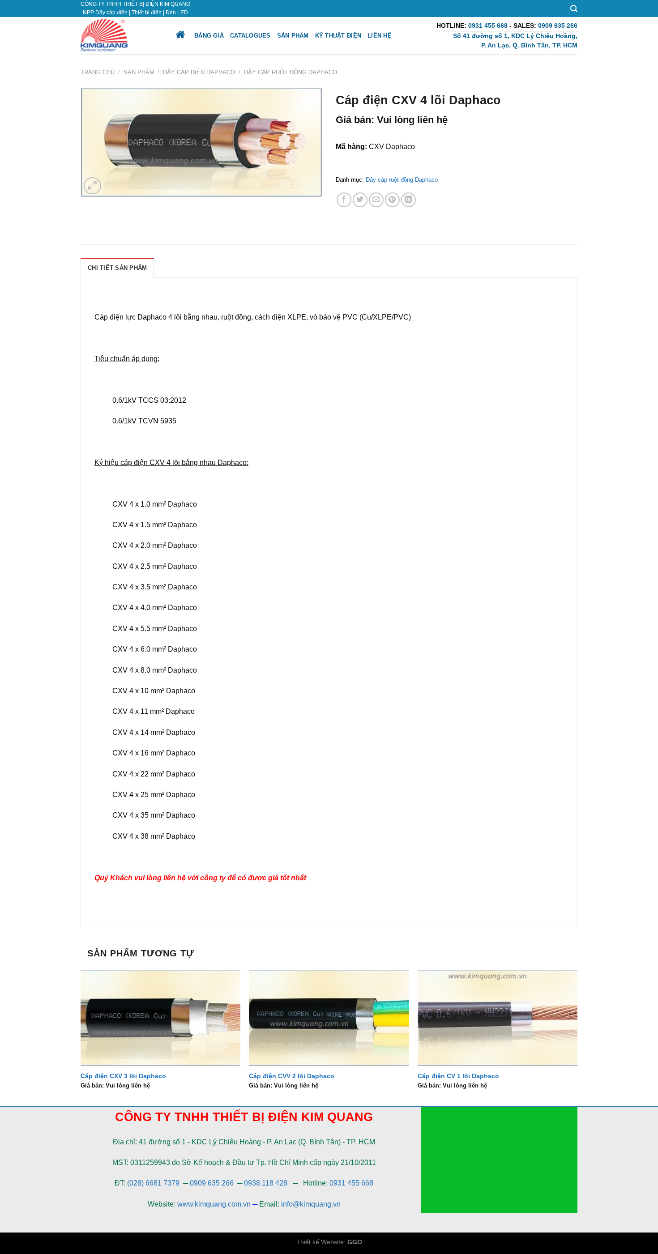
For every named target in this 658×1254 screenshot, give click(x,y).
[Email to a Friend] (376, 199)
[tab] (117, 267)
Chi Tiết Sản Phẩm (117, 267)
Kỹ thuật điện (338, 35)
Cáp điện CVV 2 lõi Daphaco (291, 1075)
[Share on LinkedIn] (408, 199)
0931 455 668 (351, 1183)
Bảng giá (209, 35)
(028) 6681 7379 (154, 1183)
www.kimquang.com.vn (214, 1204)
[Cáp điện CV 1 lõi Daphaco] (497, 1018)
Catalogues (250, 35)
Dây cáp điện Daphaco (199, 72)
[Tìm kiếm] (573, 8)
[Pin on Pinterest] (392, 199)
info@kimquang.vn (311, 1204)
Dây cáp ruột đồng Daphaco (290, 72)
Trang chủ (98, 72)
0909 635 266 (212, 1183)
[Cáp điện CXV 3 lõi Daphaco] (160, 1018)
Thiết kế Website (320, 1241)
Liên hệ (379, 35)
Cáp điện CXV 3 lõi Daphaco (123, 1075)
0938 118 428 (265, 1183)
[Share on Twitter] (360, 199)
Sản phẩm (293, 35)
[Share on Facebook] (344, 199)
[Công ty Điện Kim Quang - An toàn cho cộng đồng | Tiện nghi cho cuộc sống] (120, 35)
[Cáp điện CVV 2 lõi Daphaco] (329, 1018)
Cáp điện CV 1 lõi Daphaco (458, 1075)
